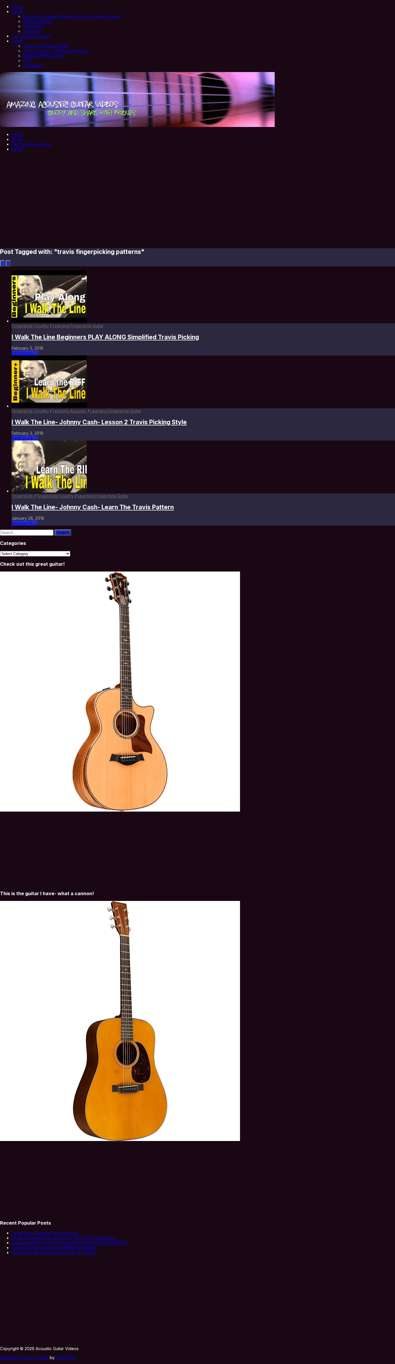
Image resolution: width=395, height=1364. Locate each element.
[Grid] (8, 263)
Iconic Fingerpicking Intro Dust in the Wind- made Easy (63, 1237)
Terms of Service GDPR (45, 45)
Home (17, 6)
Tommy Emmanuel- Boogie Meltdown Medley (55, 1247)
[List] (2, 263)
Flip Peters (33, 26)
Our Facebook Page (31, 36)
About (17, 11)
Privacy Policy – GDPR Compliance (56, 50)
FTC (27, 60)
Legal (17, 40)
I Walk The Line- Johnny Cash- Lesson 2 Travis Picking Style (99, 422)
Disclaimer (33, 65)
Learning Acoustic (69, 410)
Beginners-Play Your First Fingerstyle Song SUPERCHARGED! (69, 1242)
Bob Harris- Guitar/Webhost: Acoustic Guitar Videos (72, 16)
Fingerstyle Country (30, 325)
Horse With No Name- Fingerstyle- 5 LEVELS (54, 1252)
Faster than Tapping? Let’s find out (44, 1232)
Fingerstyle (22, 495)
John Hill (31, 31)
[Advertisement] (197, 196)
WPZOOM (65, 1357)
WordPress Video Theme (24, 1357)
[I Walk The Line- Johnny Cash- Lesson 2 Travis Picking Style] (49, 405)
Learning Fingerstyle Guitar (78, 325)
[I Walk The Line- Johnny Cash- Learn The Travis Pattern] (49, 491)
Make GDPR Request (43, 55)
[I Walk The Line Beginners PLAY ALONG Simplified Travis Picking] (49, 320)
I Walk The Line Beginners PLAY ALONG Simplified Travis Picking (105, 337)
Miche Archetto (37, 21)
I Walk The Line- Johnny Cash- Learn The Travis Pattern (93, 507)
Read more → (25, 353)
